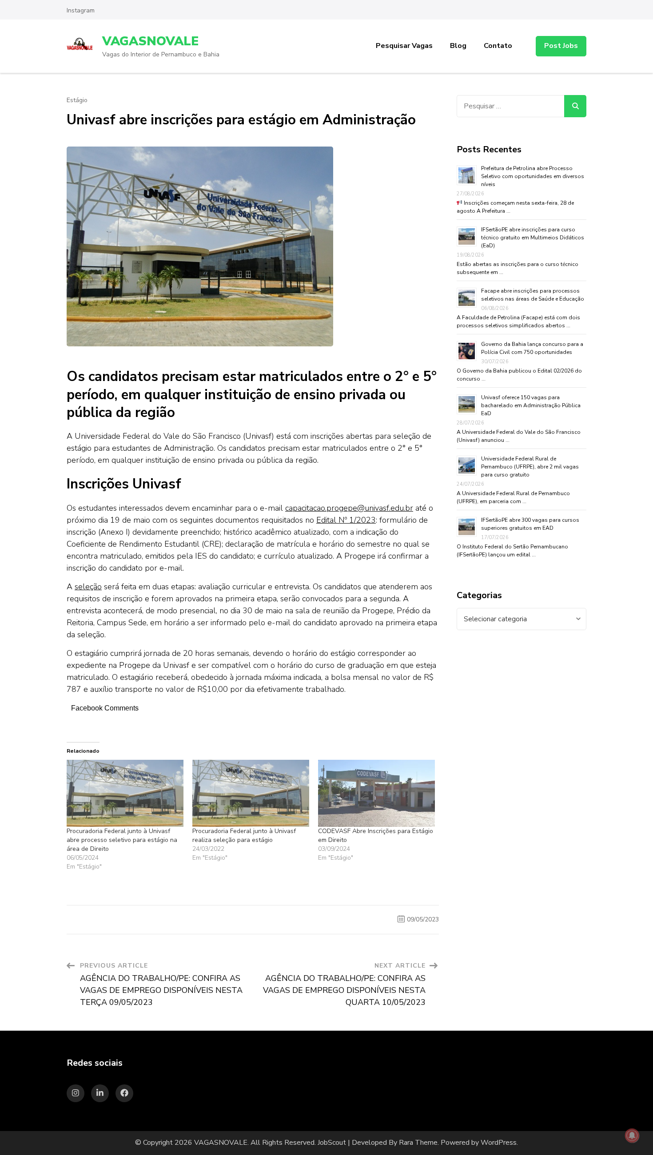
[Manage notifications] (632, 1135)
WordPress (499, 1142)
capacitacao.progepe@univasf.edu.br (349, 508)
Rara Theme (418, 1142)
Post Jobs (561, 46)
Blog (458, 46)
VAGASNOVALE (150, 41)
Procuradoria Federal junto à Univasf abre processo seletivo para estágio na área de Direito (122, 840)
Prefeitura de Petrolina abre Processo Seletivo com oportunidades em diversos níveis (532, 176)
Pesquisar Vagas (404, 46)
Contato (498, 46)
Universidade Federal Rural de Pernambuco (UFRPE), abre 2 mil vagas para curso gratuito (530, 466)
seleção (88, 586)
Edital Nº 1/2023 (346, 520)
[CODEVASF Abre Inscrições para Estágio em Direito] (376, 793)
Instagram (81, 10)
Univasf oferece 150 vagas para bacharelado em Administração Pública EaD (531, 405)
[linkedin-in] (100, 1093)
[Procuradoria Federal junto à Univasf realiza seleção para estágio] (250, 793)
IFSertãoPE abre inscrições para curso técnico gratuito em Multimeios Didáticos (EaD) (532, 237)
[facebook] (124, 1093)
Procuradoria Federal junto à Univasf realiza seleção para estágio (244, 835)
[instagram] (75, 1093)
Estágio (77, 100)
